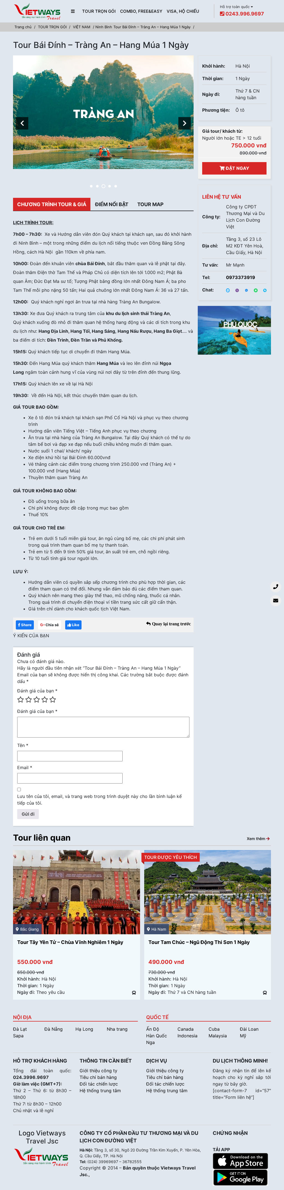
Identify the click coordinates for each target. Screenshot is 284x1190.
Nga (150, 1042)
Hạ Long (84, 1029)
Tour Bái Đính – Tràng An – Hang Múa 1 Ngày (152, 27)
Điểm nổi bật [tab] (111, 204)
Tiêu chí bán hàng (98, 1077)
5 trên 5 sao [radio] (52, 699)
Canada (186, 1029)
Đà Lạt (20, 1029)
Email (24, 767)
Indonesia (187, 1035)
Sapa (18, 1035)
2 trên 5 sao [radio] (28, 699)
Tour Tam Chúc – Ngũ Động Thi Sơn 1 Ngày (68, 942)
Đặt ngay (237, 168)
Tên (22, 745)
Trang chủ (23, 27)
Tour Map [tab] (150, 204)
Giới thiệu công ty (98, 1070)
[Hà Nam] (76, 892)
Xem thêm (256, 838)
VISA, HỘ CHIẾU (183, 11)
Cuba (214, 1029)
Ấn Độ (152, 1029)
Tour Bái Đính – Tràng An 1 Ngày (186, 942)
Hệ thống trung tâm (100, 1090)
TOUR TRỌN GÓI (99, 11)
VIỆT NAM (81, 27)
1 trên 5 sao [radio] (20, 699)
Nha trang (117, 1029)
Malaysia (218, 1035)
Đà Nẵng (53, 1029)
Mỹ (243, 1035)
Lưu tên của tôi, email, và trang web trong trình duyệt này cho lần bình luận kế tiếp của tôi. (99, 800)
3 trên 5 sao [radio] (36, 699)
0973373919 (240, 277)
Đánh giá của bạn (37, 690)
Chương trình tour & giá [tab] (51, 204)
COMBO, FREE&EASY (141, 11)
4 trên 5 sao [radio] (44, 699)
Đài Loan (249, 1029)
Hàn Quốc (156, 1035)
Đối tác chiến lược (99, 1084)
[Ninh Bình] (207, 892)
